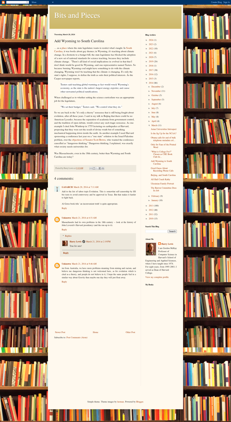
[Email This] (91, 168)
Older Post (130, 332)
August (154, 103)
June (153, 112)
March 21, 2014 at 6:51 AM (84, 217)
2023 (151, 44)
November (156, 90)
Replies (68, 235)
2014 (151, 82)
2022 (151, 48)
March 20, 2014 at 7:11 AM (86, 186)
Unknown (66, 217)
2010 (151, 218)
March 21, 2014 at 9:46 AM (84, 263)
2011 (151, 214)
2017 (151, 69)
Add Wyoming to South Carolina (161, 162)
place (64, 47)
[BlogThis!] (94, 168)
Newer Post (60, 332)
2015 (151, 78)
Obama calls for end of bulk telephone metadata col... (163, 139)
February (155, 195)
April (154, 121)
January (155, 200)
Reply (64, 208)
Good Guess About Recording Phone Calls (162, 169)
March (154, 125)
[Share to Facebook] (100, 168)
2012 (151, 209)
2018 (151, 65)
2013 (151, 205)
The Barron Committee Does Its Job (163, 189)
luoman (120, 401)
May (153, 116)
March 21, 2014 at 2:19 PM (98, 241)
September (156, 99)
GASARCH (67, 187)
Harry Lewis (75, 241)
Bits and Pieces (77, 15)
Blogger (139, 401)
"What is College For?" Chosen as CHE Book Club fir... (161, 154)
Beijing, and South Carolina (163, 175)
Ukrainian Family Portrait (162, 183)
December (156, 86)
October (155, 95)
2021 (151, 52)
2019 (151, 61)
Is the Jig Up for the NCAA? (163, 133)
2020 (151, 57)
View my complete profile (157, 277)
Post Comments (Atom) (77, 337)
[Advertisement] (157, 338)
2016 (151, 74)
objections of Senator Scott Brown (89, 139)
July (153, 108)
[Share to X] (97, 168)
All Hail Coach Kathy (160, 179)
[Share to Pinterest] (102, 168)
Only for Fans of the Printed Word (163, 146)
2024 (151, 39)
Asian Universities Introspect (163, 129)
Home (95, 332)
